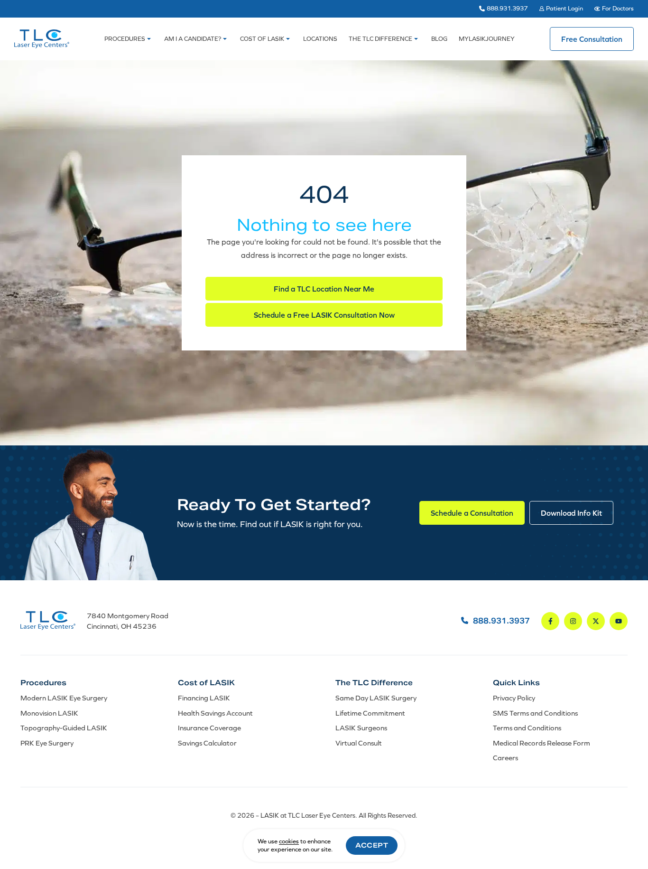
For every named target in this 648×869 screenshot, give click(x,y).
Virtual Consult (358, 743)
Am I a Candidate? (192, 38)
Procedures (124, 38)
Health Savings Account (215, 713)
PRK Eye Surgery (47, 743)
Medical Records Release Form (541, 743)
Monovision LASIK (49, 713)
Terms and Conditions (527, 728)
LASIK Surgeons (361, 728)
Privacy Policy (514, 698)
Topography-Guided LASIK (63, 728)
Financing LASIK (204, 698)
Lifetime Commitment (370, 713)
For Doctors (618, 8)
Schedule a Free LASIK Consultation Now (324, 315)
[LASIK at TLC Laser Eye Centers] (41, 38)
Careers (505, 758)
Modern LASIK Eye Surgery (63, 698)
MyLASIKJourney (487, 38)
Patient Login (564, 8)
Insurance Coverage (209, 728)
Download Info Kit (571, 513)
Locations (320, 38)
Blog (439, 38)
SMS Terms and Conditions (535, 713)
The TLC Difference (380, 38)
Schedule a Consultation (472, 513)
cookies (289, 841)
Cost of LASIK (262, 38)
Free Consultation (591, 39)
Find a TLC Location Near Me (324, 288)
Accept (371, 845)
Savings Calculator (207, 743)
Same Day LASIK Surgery (376, 698)
